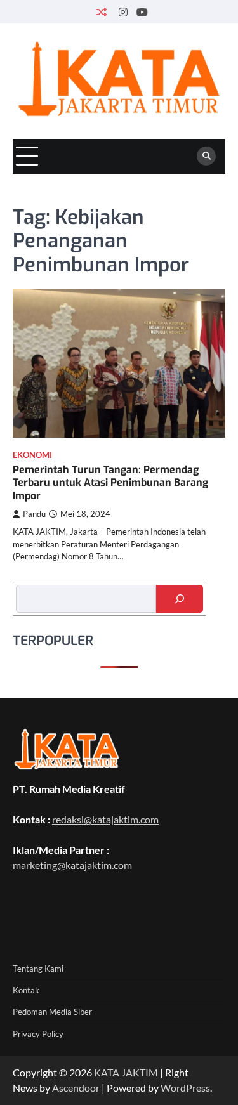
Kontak (26, 990)
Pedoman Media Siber (52, 1012)
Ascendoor (76, 1088)
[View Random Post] (101, 11)
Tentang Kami (38, 969)
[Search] (206, 156)
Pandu (34, 514)
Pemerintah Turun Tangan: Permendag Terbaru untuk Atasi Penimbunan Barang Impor (110, 483)
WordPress (185, 1088)
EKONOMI (32, 455)
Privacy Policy (38, 1034)
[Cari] (179, 599)
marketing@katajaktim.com (72, 865)
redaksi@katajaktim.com (105, 819)
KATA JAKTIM (126, 1072)
